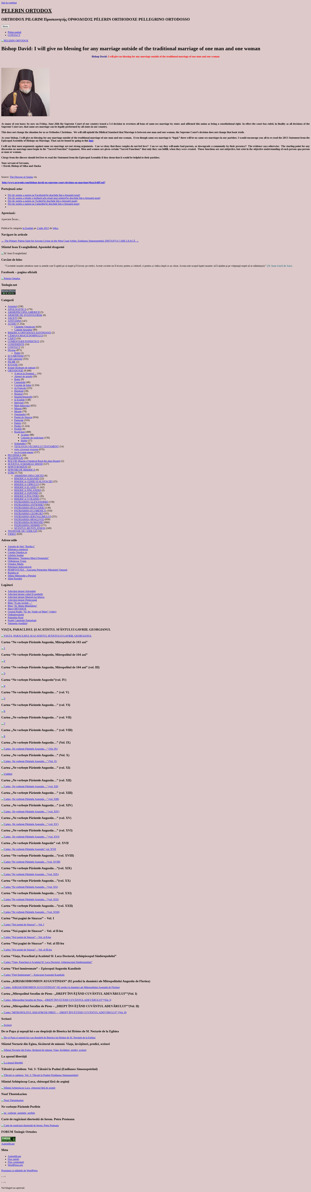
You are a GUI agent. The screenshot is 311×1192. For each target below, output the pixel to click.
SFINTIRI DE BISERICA (21, 469)
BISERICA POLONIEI (26, 496)
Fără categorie (15, 359)
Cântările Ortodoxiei (24, 326)
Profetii (18, 429)
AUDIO (12, 323)
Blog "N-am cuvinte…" (20, 603)
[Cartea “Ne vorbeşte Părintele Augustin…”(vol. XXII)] (30, 912)
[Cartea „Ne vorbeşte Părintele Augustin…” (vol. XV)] (29, 824)
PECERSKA (14, 455)
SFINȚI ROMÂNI (17, 466)
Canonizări (19, 382)
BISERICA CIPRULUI (26, 484)
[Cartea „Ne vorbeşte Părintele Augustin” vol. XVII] (28, 849)
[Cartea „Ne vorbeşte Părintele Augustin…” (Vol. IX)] (29, 748)
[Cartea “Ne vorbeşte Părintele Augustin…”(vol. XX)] (29, 887)
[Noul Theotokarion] (12, 1100)
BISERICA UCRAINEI (26, 499)
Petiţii (17, 353)
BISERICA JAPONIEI (26, 493)
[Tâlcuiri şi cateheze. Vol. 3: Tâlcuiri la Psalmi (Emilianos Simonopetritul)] (39, 1075)
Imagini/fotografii (23, 396)
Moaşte (18, 411)
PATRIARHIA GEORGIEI (28, 513)
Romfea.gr (13, 572)
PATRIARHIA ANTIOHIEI (29, 504)
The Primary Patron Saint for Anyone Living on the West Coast (35, 240)
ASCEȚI (12, 318)
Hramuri (18, 394)
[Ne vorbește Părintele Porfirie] (18, 1113)
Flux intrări (13, 1159)
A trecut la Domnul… (25, 373)
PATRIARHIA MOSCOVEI (29, 519)
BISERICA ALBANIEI (26, 478)
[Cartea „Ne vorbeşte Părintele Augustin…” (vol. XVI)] (30, 836)
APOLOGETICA (17, 309)
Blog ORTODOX (17, 608)
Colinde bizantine (23, 329)
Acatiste (25, 434)
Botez (17, 379)
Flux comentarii (16, 1162)
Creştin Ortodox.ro (17, 552)
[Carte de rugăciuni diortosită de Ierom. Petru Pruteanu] (30, 1125)
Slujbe (24, 440)
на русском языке (23, 452)
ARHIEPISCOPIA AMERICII (24, 312)
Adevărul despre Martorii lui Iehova (26, 597)
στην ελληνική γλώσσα (26, 449)
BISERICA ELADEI (25, 487)
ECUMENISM (15, 356)
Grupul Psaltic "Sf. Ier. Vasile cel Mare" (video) (32, 611)
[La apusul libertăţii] (12, 1062)
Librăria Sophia (16, 555)
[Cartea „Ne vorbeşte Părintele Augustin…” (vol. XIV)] (30, 811)
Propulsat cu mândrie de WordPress (19, 1170)
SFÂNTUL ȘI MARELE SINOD (25, 464)
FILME (12, 361)
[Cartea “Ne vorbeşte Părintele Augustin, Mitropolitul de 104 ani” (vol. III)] (3, 673)
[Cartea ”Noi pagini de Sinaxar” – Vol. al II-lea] (26, 937)
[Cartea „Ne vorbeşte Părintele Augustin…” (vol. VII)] (3, 723)
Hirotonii (18, 391)
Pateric (17, 423)
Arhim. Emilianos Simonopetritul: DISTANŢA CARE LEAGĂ (104, 240)
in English (28, 228)
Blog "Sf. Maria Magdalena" (22, 605)
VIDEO (12, 534)
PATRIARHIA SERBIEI (27, 525)
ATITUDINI (14, 321)
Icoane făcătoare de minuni (21, 367)
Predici (17, 426)
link (91, 140)
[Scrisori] (6, 1025)
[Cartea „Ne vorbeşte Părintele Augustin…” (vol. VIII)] (3, 736)
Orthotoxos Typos (17, 561)
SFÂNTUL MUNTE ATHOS (29, 528)
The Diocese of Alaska (21, 177)
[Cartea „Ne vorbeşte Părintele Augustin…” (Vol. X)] (29, 761)
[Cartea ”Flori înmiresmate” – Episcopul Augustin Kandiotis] (32, 974)
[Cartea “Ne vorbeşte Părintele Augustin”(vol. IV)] (3, 686)
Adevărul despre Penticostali (22, 600)
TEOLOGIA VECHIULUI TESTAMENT (36, 446)
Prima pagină (14, 32)
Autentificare (8, 1143)
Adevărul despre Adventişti (22, 591)
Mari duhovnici (22, 405)
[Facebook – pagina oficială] (10, 278)
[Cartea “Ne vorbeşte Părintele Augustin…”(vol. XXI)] (30, 899)
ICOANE (13, 364)
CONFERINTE (16, 344)
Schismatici (20, 443)
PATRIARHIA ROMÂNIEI (28, 522)
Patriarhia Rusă (15, 617)
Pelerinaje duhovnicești (19, 567)
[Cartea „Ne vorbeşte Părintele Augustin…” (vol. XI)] (6, 774)
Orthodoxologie (16, 614)
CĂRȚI (12, 338)
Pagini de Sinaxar (23, 417)
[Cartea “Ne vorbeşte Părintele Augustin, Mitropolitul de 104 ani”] (3, 661)
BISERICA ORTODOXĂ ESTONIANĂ (29, 332)
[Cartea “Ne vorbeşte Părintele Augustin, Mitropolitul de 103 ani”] (3, 648)
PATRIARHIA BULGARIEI (29, 507)
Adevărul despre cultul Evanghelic (25, 594)
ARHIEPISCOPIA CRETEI (29, 475)
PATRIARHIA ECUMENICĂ (30, 510)
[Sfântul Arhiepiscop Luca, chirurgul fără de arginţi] (28, 1087)
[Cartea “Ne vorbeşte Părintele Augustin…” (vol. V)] (3, 698)
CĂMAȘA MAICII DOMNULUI (25, 335)
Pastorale (18, 420)
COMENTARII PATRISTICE (23, 341)
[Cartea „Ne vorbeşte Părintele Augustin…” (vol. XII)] (29, 786)
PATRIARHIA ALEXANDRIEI (31, 502)
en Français (20, 388)
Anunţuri (12, 306)
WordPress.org (15, 1165)
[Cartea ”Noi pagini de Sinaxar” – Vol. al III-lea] (26, 949)
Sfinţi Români (15, 578)
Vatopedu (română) (17, 623)
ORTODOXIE (15, 370)
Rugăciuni (19, 431)
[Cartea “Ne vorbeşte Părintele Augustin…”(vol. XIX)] (30, 874)
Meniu (5, 26)
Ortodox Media (15, 564)
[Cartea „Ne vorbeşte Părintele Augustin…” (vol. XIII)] (30, 799)
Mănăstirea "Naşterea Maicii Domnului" (28, 558)
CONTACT (14, 35)
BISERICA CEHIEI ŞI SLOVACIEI (33, 481)
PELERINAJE (15, 458)
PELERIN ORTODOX (26, 10)
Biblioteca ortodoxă (18, 549)
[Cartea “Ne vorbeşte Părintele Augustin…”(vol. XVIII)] (30, 861)
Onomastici (20, 414)
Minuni (18, 408)
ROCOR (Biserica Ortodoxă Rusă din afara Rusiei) (34, 461)
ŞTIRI (11, 472)
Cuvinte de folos (22, 385)
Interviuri (19, 402)
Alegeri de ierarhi (23, 376)
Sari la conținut (9, 2)
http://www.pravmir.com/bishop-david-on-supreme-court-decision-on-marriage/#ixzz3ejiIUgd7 (53, 182)
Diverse (12, 350)
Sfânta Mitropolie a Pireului (22, 575)
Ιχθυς (55, 228)
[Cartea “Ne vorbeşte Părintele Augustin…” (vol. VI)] (3, 711)
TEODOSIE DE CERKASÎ (22, 531)
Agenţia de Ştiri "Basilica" (21, 546)
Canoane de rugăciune (32, 437)
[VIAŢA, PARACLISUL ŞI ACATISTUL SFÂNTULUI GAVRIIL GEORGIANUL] (46, 635)
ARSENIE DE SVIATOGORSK (25, 315)
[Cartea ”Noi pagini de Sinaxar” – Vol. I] (22, 924)
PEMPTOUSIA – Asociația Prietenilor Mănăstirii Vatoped (37, 569)
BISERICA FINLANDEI (27, 490)
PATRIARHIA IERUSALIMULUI (32, 516)
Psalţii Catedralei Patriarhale (22, 620)
